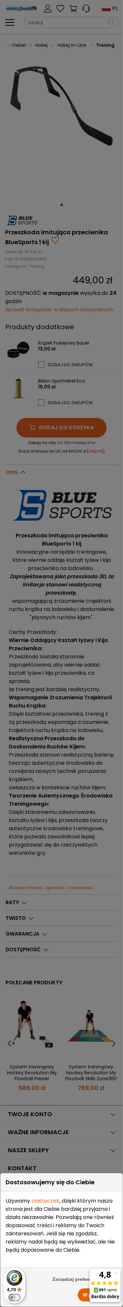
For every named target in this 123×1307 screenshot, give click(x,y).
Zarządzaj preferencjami (79, 1279)
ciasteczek (45, 1201)
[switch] (14, 1297)
